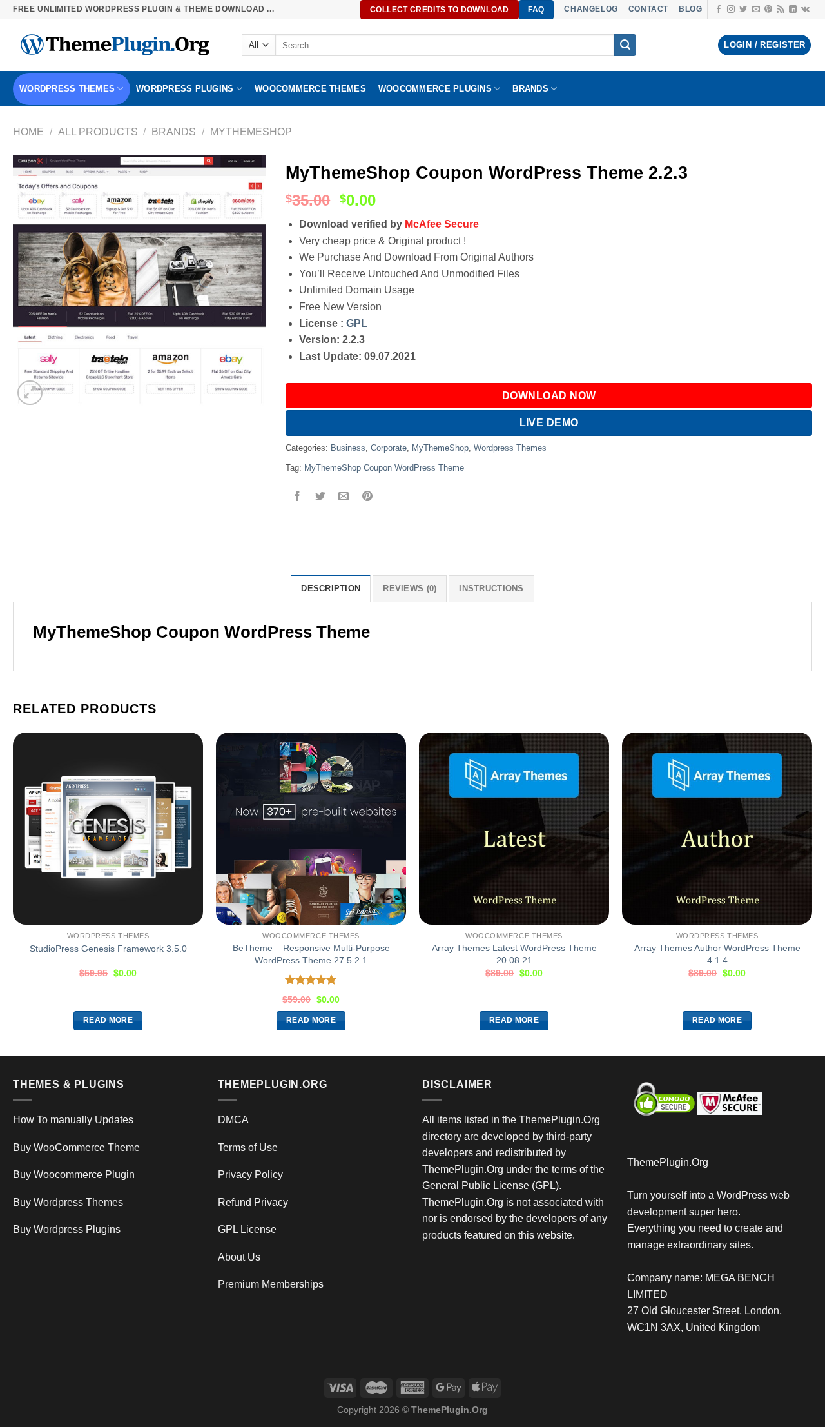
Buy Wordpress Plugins (67, 1229)
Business (348, 448)
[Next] (811, 893)
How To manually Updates (73, 1119)
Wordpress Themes (510, 448)
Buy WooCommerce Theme (76, 1147)
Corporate (389, 448)
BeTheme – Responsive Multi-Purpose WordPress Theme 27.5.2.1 (311, 954)
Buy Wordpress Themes (68, 1202)
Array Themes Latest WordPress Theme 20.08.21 (514, 954)
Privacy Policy (250, 1174)
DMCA (233, 1119)
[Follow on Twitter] (743, 9)
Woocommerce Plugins (435, 88)
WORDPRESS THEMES (67, 88)
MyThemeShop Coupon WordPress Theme (384, 468)
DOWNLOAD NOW (549, 395)
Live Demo (549, 422)
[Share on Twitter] (320, 497)
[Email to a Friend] (343, 497)
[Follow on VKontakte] (805, 9)
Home (28, 131)
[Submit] (625, 45)
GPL (356, 323)
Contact (648, 9)
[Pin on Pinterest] (367, 497)
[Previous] (13, 893)
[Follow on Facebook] (719, 9)
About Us (239, 1257)
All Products (98, 131)
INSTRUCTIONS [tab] (491, 588)
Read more (108, 1020)
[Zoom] (30, 393)
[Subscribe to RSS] (780, 9)
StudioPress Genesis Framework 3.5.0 (108, 948)
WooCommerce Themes (310, 88)
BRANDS (530, 88)
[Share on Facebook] (297, 497)
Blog (690, 9)
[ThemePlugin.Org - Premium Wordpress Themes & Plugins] (117, 45)
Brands (173, 131)
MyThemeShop (251, 131)
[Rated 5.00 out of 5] (311, 979)
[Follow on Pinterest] (768, 9)
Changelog (590, 9)
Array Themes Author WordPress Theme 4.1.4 (717, 954)
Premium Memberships (271, 1284)
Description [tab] (330, 588)
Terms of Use (248, 1147)
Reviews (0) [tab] (409, 588)
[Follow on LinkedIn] (793, 9)
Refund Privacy (253, 1202)
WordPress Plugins (184, 88)
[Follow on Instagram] (731, 9)
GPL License (247, 1229)
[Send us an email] (756, 9)
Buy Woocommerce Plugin (74, 1174)
